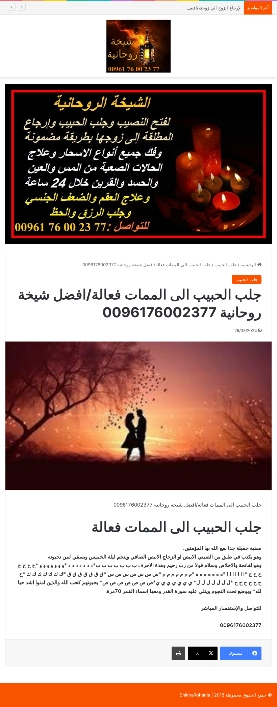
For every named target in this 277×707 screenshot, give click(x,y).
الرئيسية (249, 264)
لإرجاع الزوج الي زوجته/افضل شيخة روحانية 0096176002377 (183, 7)
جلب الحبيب (226, 264)
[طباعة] (178, 653)
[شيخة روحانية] (138, 46)
